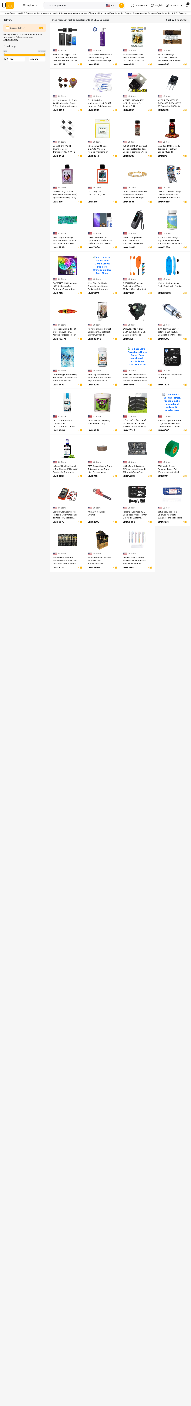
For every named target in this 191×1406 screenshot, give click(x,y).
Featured (182, 19)
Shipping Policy (10, 39)
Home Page (9, 13)
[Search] (121, 5)
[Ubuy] (8, 5)
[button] (139, 5)
